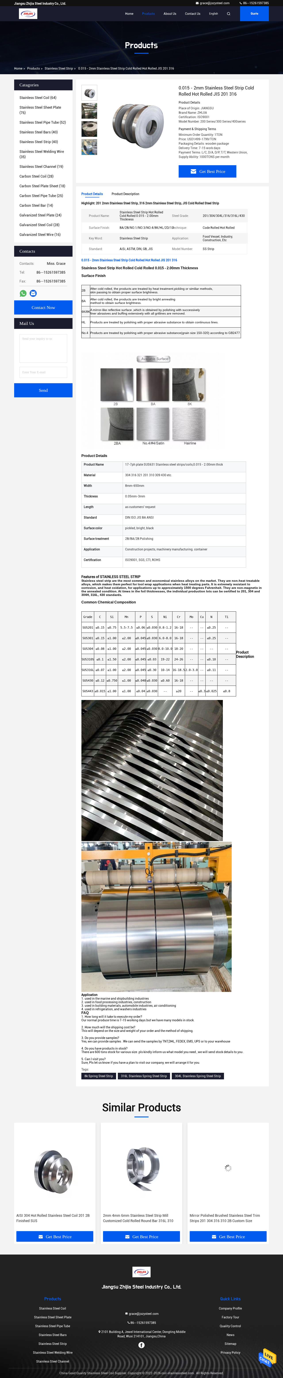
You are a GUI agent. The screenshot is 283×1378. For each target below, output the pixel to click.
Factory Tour (230, 1317)
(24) (40, 215)
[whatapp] (23, 293)
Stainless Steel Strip (59, 68)
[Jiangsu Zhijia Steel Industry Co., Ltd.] (28, 13)
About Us (170, 13)
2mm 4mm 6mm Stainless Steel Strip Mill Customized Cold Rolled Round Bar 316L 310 (51, 1218)
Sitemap (230, 1344)
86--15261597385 (256, 3)
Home (129, 13)
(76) (40, 110)
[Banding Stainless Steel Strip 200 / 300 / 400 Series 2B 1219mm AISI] (228, 1168)
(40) (38, 132)
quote (254, 13)
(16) (40, 235)
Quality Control (230, 1326)
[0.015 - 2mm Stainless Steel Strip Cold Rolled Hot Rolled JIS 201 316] (136, 122)
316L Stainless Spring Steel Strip (144, 1076)
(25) (41, 196)
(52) (42, 122)
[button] (89, 153)
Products (148, 13)
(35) (41, 154)
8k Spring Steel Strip (98, 1076)
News (230, 1335)
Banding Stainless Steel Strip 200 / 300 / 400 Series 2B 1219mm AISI (225, 1218)
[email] (33, 293)
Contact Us (192, 13)
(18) (42, 186)
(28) (36, 176)
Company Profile (230, 1308)
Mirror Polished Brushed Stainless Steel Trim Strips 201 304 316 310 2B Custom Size (138, 1218)
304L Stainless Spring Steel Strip (198, 1076)
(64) (37, 98)
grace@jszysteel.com (215, 3)
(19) (41, 167)
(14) (36, 205)
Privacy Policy (230, 1352)
